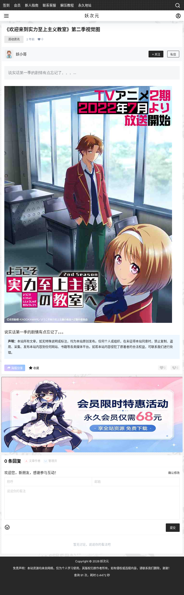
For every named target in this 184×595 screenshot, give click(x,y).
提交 (173, 528)
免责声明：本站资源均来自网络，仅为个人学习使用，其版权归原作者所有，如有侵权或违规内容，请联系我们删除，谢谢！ (92, 568)
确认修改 (174, 473)
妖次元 (104, 561)
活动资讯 (14, 39)
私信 (173, 54)
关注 (157, 54)
